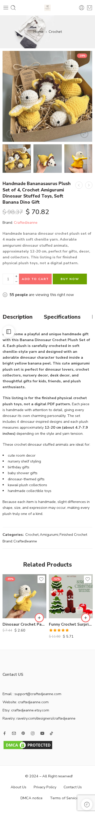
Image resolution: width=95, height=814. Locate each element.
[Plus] (16, 276)
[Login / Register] (82, 8)
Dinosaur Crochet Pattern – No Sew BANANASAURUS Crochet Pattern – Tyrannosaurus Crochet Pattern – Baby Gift (24, 624)
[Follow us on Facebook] (5, 733)
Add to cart (35, 279)
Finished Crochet (73, 534)
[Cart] (89, 8)
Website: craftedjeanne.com (26, 702)
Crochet (55, 31)
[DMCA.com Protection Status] (28, 744)
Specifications (62, 317)
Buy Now (70, 279)
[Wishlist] (41, 579)
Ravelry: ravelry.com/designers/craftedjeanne (39, 718)
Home (38, 31)
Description (18, 317)
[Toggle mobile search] (13, 7)
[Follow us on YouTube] (42, 733)
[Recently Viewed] (86, 804)
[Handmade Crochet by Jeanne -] (47, 8)
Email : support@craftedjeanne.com (32, 693)
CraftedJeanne (25, 222)
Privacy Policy (45, 787)
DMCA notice (32, 798)
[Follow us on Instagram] (32, 733)
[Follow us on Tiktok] (51, 733)
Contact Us (73, 787)
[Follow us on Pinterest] (23, 733)
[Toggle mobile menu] (6, 8)
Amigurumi (49, 534)
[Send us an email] (14, 733)
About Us (18, 787)
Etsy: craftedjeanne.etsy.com (26, 710)
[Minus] (16, 281)
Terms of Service (64, 798)
